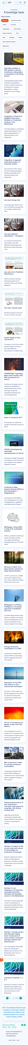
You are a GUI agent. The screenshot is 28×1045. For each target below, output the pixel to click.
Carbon (4, 24)
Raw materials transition (9, 41)
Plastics (21, 37)
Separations (6, 46)
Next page (20, 998)
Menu (24, 2)
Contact (14, 1027)
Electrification (17, 29)
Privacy (4, 1027)
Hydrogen (11, 37)
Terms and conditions (8, 1025)
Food (17, 33)
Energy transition (7, 33)
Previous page (7, 998)
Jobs (9, 1027)
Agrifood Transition (16, 20)
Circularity (13, 24)
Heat (4, 37)
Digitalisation (6, 29)
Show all (5, 20)
